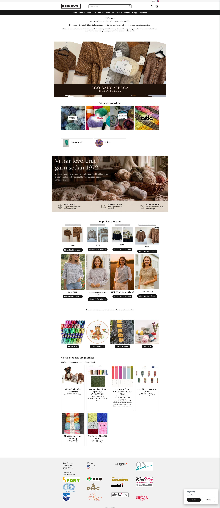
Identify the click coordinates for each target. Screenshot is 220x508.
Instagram (92, 468)
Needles (98, 12)
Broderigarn (72, 346)
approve (193, 499)
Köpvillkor (143, 12)
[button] (158, 1)
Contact (127, 12)
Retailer (119, 12)
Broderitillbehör (97, 346)
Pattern (109, 12)
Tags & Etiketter (122, 346)
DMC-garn (147, 346)
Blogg (134, 12)
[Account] (152, 6)
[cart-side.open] (156, 6)
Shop (81, 12)
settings (208, 499)
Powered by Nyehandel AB (110, 507)
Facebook (92, 466)
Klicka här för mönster (72, 250)
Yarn (89, 12)
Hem (75, 12)
